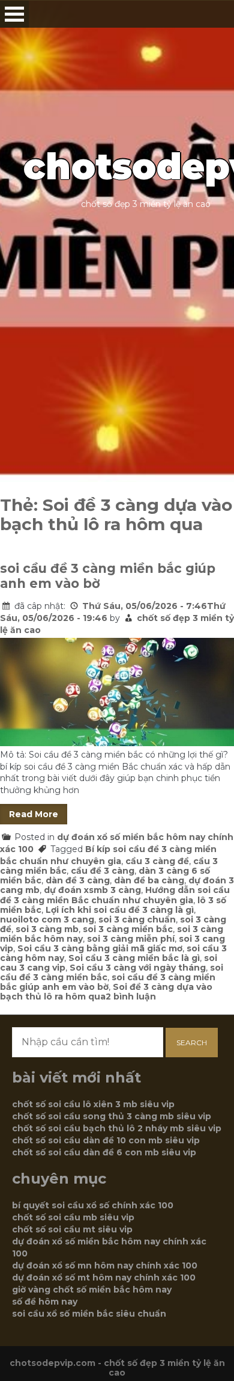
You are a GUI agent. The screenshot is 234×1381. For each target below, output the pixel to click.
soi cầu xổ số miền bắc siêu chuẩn (89, 1313)
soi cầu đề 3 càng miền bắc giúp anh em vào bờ (107, 575)
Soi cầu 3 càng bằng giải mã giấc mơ (99, 948)
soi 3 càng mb (47, 929)
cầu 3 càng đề (157, 861)
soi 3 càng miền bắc (128, 929)
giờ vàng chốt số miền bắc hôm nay (92, 1289)
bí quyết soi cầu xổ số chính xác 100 (92, 1205)
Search (191, 1042)
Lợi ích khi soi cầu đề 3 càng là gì (120, 909)
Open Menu (14, 14)
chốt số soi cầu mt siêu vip (72, 1229)
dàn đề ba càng (149, 880)
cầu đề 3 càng (102, 870)
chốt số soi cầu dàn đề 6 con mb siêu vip (104, 1152)
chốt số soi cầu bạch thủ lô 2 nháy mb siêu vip (116, 1128)
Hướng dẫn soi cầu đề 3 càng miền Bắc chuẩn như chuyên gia (115, 895)
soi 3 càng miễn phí (131, 938)
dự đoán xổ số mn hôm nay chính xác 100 (104, 1265)
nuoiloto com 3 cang (47, 919)
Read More (33, 814)
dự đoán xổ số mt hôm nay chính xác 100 (104, 1277)
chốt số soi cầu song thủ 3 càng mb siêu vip (111, 1116)
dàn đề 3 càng (78, 880)
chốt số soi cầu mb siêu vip (73, 1217)
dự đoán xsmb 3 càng (92, 890)
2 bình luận (131, 996)
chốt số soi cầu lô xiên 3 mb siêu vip (93, 1104)
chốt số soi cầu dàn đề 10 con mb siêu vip (106, 1140)
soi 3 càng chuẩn (137, 919)
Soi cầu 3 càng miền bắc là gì (134, 958)
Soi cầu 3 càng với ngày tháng (138, 967)
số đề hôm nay (44, 1301)
